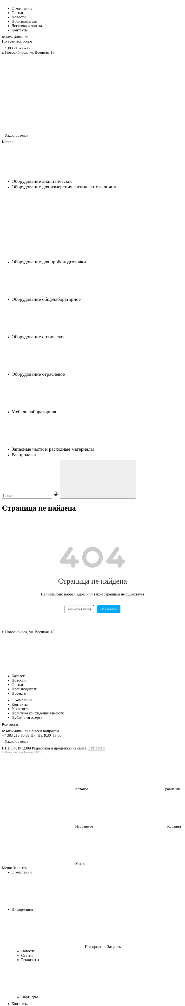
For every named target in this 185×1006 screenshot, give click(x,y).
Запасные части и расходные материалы (53, 449)
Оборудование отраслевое (39, 374)
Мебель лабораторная (34, 411)
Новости (19, 17)
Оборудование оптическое (39, 336)
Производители (24, 21)
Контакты (20, 30)
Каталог (18, 676)
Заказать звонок (16, 135)
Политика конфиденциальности (38, 713)
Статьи (17, 13)
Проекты (19, 693)
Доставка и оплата (27, 26)
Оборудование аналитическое (43, 181)
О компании (22, 8)
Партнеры (30, 997)
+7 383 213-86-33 (16, 48)
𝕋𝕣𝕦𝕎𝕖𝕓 (96, 748)
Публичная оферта (27, 717)
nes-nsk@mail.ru (15, 37)
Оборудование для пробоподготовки (49, 261)
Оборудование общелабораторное (47, 299)
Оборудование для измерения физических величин (64, 186)
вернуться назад (79, 609)
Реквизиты (20, 709)
